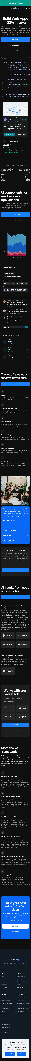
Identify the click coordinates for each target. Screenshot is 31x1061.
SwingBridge (20, 987)
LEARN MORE (15, 597)
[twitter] (4, 963)
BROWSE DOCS (15, 45)
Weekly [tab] (5, 335)
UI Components (21, 979)
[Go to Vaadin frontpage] (15, 959)
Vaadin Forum (7, 535)
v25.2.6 (15, 50)
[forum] (23, 963)
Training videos (20, 1011)
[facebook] (7, 963)
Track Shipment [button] (21, 134)
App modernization (6, 1000)
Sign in (28, 8)
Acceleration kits (21, 981)
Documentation (21, 997)
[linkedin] (10, 963)
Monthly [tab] (11, 335)
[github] (13, 963)
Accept (21, 1053)
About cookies (20, 1049)
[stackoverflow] (26, 963)
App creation (5, 997)
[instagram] (20, 963)
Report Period (6, 280)
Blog (3, 1021)
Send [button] (27, 327)
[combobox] (8, 283)
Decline (10, 1053)
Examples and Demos (22, 1008)
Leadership (4, 984)
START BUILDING (15, 39)
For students (5, 1032)
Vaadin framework (21, 976)
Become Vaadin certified (23, 1005)
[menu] (2, 8)
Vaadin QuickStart (21, 1000)
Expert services (5, 1008)
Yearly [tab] (17, 335)
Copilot (19, 984)
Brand (3, 979)
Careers (3, 981)
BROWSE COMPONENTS (15, 220)
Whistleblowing (5, 987)
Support (4, 1011)
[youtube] (17, 963)
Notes (4, 286)
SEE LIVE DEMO (15, 214)
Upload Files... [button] (9, 273)
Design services (5, 1005)
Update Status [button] (9, 134)
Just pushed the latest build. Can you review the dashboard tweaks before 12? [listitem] (17, 304)
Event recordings (6, 1027)
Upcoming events (6, 1024)
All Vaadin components (9, 530)
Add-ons (19, 1014)
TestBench (19, 989)
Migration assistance (7, 1003)
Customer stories (6, 1030)
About (3, 976)
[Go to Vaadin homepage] (15, 8)
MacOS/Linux (6, 144)
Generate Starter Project (23, 1003)
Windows (12, 144)
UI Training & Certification (10, 540)
